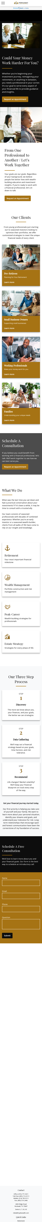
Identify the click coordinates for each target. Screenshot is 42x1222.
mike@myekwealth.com (21, 1213)
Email (4, 891)
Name (4, 878)
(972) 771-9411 (23, 1194)
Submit (7, 935)
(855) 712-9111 (24, 1196)
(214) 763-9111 (24, 1198)
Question (6, 917)
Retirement (21, 1221)
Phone (5, 904)
